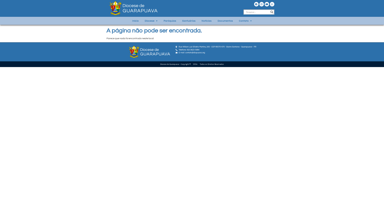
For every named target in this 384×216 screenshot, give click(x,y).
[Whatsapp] (272, 4)
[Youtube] (267, 4)
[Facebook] (256, 4)
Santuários (189, 21)
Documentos (225, 21)
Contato (244, 21)
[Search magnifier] (272, 12)
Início (135, 21)
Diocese (149, 21)
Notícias (207, 21)
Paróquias (170, 21)
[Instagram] (261, 4)
